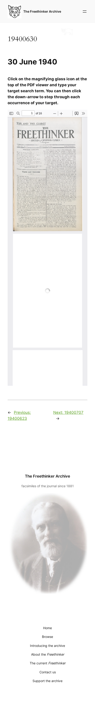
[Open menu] (84, 11)
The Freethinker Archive (42, 11)
